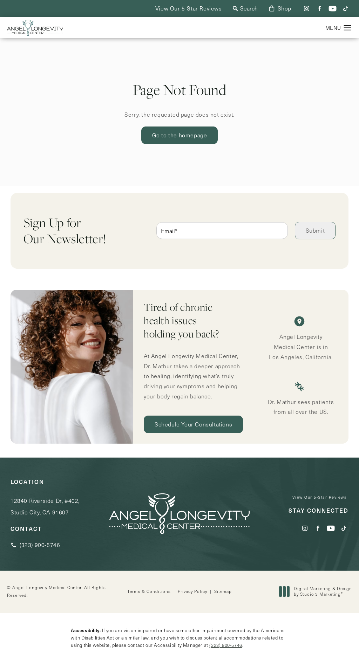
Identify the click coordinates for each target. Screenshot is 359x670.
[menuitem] (306, 8)
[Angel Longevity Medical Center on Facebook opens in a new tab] (319, 8)
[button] (347, 28)
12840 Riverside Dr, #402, (45, 506)
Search (249, 8)
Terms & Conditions (149, 591)
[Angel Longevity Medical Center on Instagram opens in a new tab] (306, 8)
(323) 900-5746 (225, 645)
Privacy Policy (192, 591)
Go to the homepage (179, 135)
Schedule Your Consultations (193, 424)
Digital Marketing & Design (322, 591)
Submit (315, 230)
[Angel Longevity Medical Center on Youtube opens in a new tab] (332, 8)
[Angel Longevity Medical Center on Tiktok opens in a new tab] (345, 8)
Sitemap (223, 591)
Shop (284, 8)
